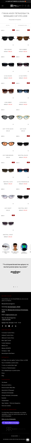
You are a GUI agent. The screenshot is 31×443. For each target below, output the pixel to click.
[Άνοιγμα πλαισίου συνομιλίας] (28, 440)
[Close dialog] (28, 202)
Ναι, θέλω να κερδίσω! (15, 238)
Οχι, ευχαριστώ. (15, 243)
